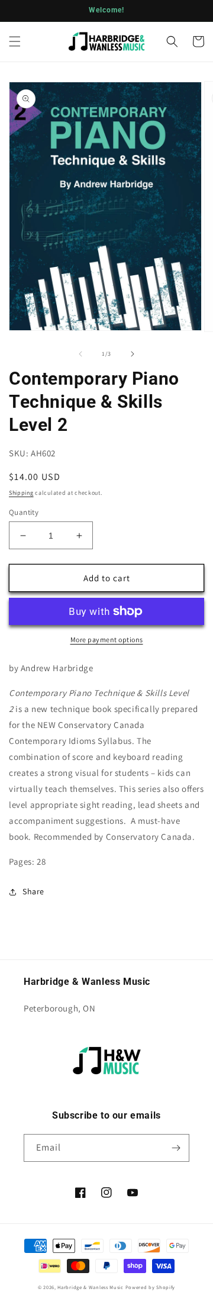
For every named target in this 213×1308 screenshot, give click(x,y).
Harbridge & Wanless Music (90, 1287)
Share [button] (33, 891)
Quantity (23, 512)
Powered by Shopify (150, 1287)
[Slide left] (80, 354)
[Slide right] (133, 354)
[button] (15, 41)
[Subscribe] (176, 1148)
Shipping (21, 493)
